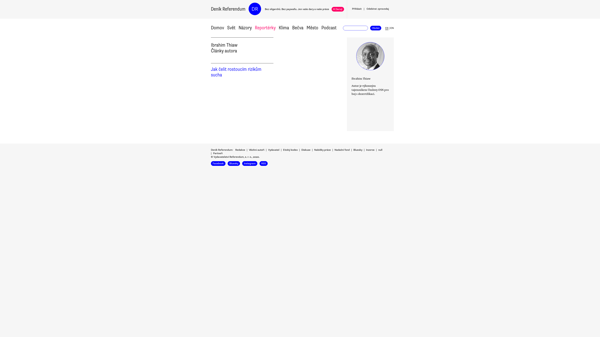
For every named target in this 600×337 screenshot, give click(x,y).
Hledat (376, 28)
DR (255, 9)
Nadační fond (342, 149)
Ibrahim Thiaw (361, 78)
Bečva (297, 28)
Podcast (329, 28)
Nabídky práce (322, 149)
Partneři (218, 153)
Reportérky (265, 28)
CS (386, 28)
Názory (245, 28)
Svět (231, 28)
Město (312, 28)
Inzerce (370, 149)
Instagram (250, 163)
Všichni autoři (256, 149)
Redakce (240, 149)
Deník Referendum (228, 9)
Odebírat (378, 8)
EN (392, 28)
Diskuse (305, 149)
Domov (217, 28)
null (380, 149)
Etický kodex (290, 149)
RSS (263, 163)
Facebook (218, 163)
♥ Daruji (337, 9)
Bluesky (357, 149)
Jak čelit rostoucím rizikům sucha (236, 72)
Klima (284, 28)
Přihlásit (357, 8)
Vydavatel (273, 149)
